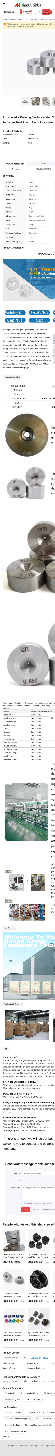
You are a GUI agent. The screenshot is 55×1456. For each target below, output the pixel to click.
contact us (11, 26)
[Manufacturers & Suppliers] (27, 4)
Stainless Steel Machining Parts (18, 1418)
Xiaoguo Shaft (9, 1363)
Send (25, 1209)
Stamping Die (10, 1393)
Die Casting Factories (13, 1412)
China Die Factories (36, 1412)
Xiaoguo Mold (32, 1363)
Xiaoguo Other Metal (35, 1368)
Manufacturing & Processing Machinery (24, 19)
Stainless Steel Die (12, 1425)
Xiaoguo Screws (9, 1368)
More (5, 1436)
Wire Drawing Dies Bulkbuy (16, 1431)
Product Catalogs (40, 1358)
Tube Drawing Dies (12, 1399)
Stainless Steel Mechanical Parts (38, 1425)
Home (5, 19)
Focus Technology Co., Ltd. (34, 1445)
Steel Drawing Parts (44, 1418)
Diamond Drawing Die (34, 1399)
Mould (43, 19)
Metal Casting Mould (29, 1393)
